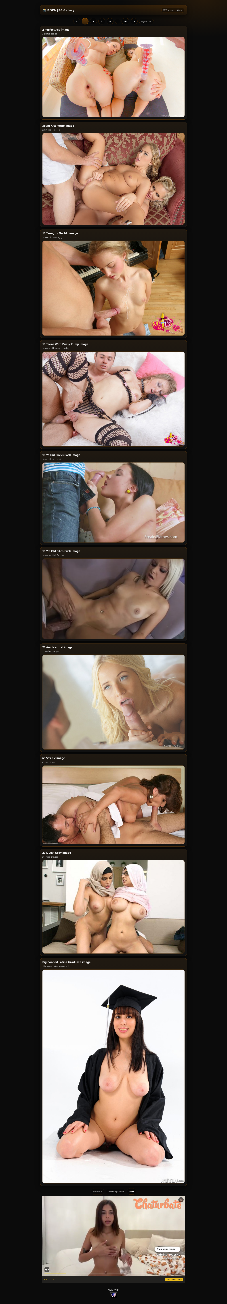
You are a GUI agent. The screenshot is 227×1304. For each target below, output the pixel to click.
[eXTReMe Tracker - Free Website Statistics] (113, 1295)
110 (125, 21)
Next (131, 1191)
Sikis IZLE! (113, 1290)
